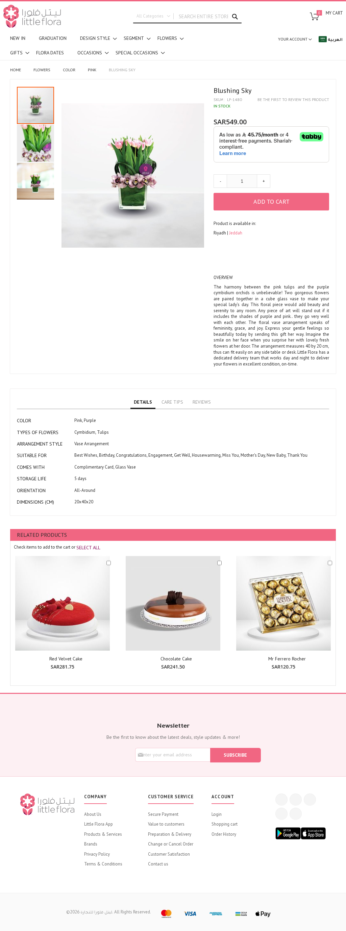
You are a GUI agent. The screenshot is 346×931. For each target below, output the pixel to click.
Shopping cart (225, 824)
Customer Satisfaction (169, 854)
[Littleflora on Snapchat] (296, 814)
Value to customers (166, 824)
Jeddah (235, 233)
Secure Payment (163, 814)
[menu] (100, 45)
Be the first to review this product (293, 99)
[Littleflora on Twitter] (296, 800)
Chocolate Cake (176, 659)
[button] (36, 143)
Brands (90, 844)
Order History (224, 834)
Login (217, 814)
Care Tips (172, 402)
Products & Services (103, 834)
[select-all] (88, 547)
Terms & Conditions (103, 864)
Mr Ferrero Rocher (287, 659)
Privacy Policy (97, 854)
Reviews (202, 402)
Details (143, 402)
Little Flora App (98, 824)
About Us (92, 814)
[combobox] (187, 16)
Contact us (158, 864)
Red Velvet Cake (65, 659)
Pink (92, 69)
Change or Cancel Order (170, 844)
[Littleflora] (32, 16)
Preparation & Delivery (169, 834)
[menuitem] (17, 38)
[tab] (142, 402)
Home (15, 69)
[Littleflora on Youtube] (281, 814)
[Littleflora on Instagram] (310, 800)
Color (69, 69)
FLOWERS (41, 69)
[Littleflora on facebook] (281, 800)
